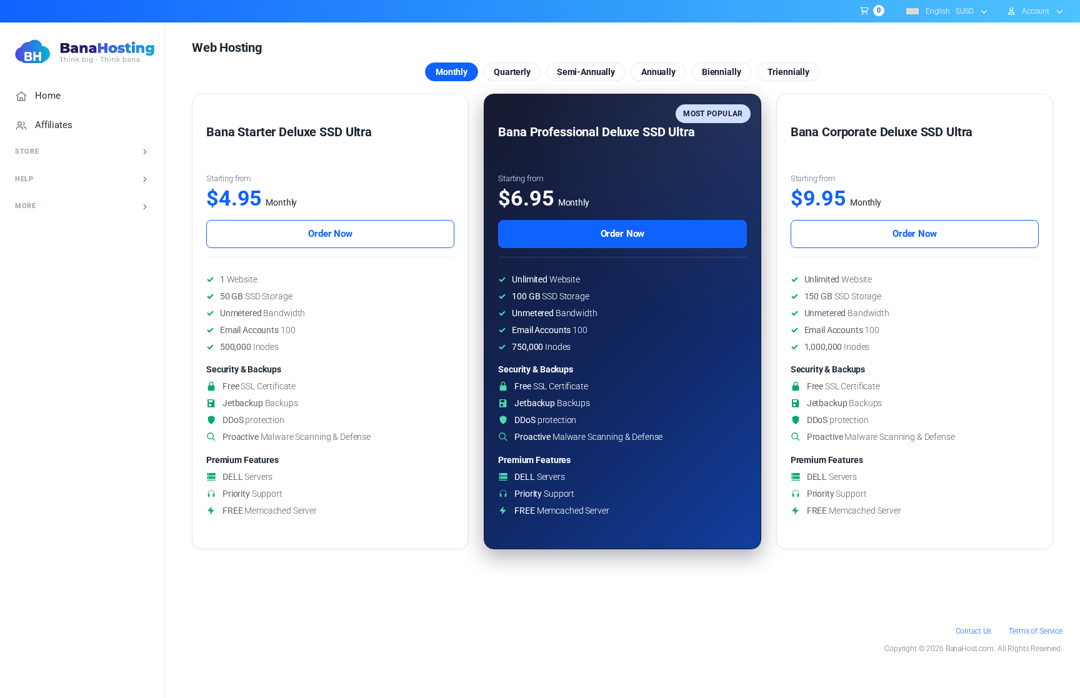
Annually (658, 72)
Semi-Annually (586, 72)
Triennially (788, 72)
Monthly (452, 72)
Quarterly (512, 72)
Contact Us (974, 631)
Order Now (330, 233)
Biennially (721, 72)
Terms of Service (1035, 631)
